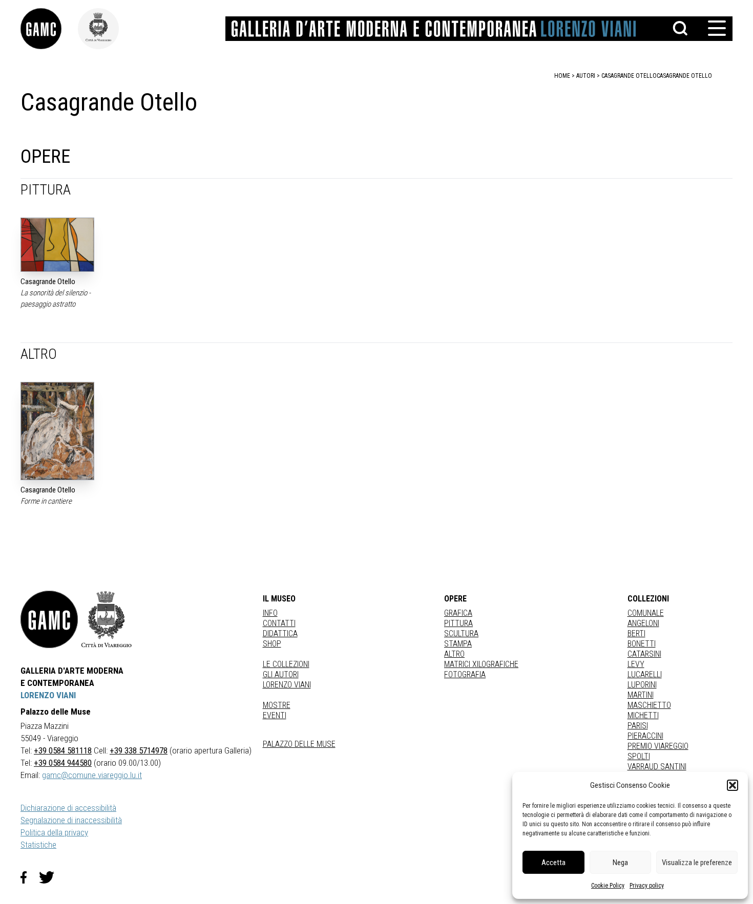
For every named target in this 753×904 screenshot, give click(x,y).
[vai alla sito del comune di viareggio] (106, 619)
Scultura (461, 633)
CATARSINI (644, 654)
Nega (620, 862)
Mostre (276, 705)
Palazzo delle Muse (299, 744)
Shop (272, 644)
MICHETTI (643, 715)
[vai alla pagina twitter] (50, 877)
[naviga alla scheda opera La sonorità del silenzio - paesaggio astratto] (57, 244)
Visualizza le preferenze (697, 862)
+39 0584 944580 (63, 763)
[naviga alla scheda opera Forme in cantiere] (57, 431)
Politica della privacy (54, 832)
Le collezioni (286, 664)
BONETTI (642, 644)
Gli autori (281, 674)
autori (585, 75)
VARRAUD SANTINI (657, 766)
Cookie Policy (607, 885)
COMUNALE (646, 613)
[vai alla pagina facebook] (29, 877)
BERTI (636, 633)
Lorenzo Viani (287, 685)
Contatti (279, 623)
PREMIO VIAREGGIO (658, 746)
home (562, 75)
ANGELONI (643, 623)
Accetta (553, 862)
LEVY (636, 664)
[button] (732, 785)
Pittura (458, 623)
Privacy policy (647, 885)
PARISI (638, 725)
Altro (454, 654)
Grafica (458, 613)
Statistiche (38, 845)
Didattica (280, 633)
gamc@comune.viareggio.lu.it (92, 775)
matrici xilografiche (481, 664)
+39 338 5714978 (139, 750)
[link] (49, 28)
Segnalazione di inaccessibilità (71, 820)
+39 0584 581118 (63, 750)
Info (270, 613)
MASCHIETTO (649, 705)
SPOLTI (639, 756)
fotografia (465, 674)
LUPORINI (642, 685)
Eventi (274, 715)
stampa (458, 644)
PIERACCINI (645, 736)
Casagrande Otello (684, 75)
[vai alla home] (49, 619)
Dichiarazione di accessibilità (68, 808)
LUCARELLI (645, 674)
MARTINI (641, 695)
